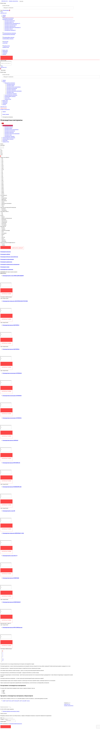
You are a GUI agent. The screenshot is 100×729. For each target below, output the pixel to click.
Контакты (4, 54)
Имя (1, 718)
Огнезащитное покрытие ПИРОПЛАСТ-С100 (13, 533)
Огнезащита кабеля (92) (9, 22)
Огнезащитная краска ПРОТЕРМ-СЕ (11, 463)
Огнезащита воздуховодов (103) (11, 24)
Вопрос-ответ (5, 50)
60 (2, 659)
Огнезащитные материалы (7, 19)
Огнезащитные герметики (12, 93)
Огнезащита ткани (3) (9, 29)
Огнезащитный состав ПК (8, 511)
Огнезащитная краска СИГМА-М (10, 440)
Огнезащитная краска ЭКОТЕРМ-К (10, 325)
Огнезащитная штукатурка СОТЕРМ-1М (12, 373)
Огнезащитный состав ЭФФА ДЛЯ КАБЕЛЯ (13, 275)
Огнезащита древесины (11, 89)
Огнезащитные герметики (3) (10, 30)
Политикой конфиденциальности (15, 723)
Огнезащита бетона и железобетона (14, 87)
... (2, 657)
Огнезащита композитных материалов (14, 91)
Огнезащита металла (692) (10, 20)
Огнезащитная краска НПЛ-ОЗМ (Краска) (12, 627)
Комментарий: (3, 721)
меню (3, 123)
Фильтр (1, 144)
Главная (4, 15)
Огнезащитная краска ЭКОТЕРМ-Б (10, 349)
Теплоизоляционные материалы (8, 34)
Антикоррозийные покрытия (7, 38)
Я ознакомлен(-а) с (11, 723)
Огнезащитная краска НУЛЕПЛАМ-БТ (11, 602)
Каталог (4, 16)
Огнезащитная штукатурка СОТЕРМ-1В (11, 395)
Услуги (20, 700)
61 (2, 660)
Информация (5, 51)
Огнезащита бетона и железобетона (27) (12, 23)
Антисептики (4, 43)
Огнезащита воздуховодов (12, 88)
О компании (4, 53)
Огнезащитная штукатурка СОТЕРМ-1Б (11, 418)
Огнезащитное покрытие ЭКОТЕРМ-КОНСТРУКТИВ (15, 301)
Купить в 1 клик (6, 294)
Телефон (2, 719)
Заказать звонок (6, 57)
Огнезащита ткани (10, 92)
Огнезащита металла (11, 84)
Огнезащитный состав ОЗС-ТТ (9, 555)
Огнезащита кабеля (10, 85)
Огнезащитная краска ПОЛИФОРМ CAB (11, 487)
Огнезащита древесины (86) (10, 26)
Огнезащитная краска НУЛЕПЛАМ (10, 578)
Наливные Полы (5, 47)
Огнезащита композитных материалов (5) (13, 27)
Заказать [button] (5, 726)
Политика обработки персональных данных (10, 711)
